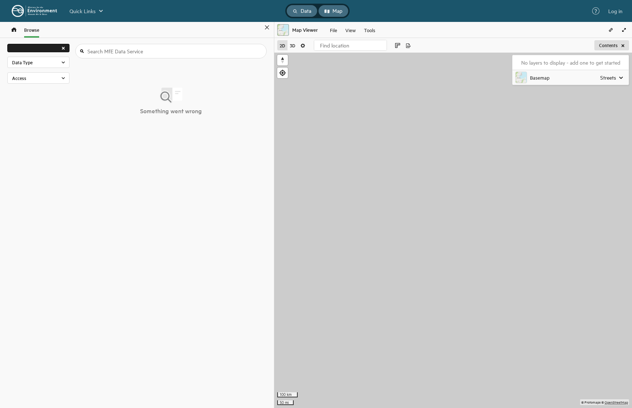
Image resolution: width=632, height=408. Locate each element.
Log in (615, 11)
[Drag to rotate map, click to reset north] (282, 60)
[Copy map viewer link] (611, 30)
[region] (453, 230)
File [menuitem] (333, 29)
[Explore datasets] (14, 30)
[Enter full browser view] (624, 30)
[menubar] (352, 30)
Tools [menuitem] (369, 29)
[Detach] (256, 27)
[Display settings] (303, 45)
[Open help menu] (596, 11)
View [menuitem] (350, 29)
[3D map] (292, 45)
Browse (31, 29)
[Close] (267, 27)
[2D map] (282, 45)
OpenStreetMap (616, 402)
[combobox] (350, 45)
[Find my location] (282, 73)
